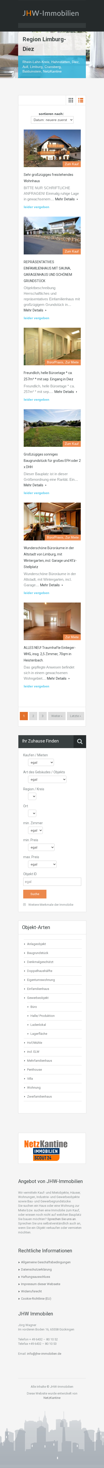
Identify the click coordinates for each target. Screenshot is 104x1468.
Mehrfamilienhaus (39, 1060)
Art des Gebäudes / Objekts (44, 772)
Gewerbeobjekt (38, 998)
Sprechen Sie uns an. (61, 1219)
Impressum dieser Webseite (40, 1284)
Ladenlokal (38, 1025)
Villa (30, 1078)
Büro (33, 1007)
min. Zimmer (33, 823)
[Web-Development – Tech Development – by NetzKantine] (46, 1144)
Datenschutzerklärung (36, 1269)
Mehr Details (65, 199)
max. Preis (31, 857)
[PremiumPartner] (46, 1154)
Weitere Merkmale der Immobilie (50, 904)
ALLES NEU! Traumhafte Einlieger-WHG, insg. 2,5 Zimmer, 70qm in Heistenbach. (50, 654)
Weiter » (56, 716)
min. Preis (30, 840)
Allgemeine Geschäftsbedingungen (46, 1262)
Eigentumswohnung (41, 980)
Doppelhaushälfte (39, 971)
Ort (25, 806)
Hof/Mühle (34, 1042)
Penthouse (34, 1069)
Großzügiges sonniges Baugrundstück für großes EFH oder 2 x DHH (52, 460)
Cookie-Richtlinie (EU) (36, 1298)
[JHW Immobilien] (52, 14)
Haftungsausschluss (35, 1277)
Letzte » (75, 716)
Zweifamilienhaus (39, 1096)
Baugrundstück (37, 953)
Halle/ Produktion (42, 1016)
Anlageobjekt (36, 944)
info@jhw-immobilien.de (44, 1353)
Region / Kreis (33, 789)
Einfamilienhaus (38, 989)
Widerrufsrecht (31, 1291)
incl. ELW (33, 1051)
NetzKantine (52, 1398)
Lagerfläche (38, 1034)
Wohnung (34, 1087)
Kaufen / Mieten (35, 755)
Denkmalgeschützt (40, 962)
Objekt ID (30, 874)
